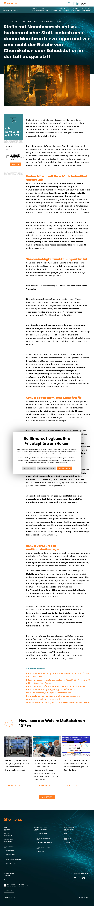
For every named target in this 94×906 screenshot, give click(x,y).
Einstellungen (29, 468)
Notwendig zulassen (46, 468)
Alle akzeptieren (64, 468)
